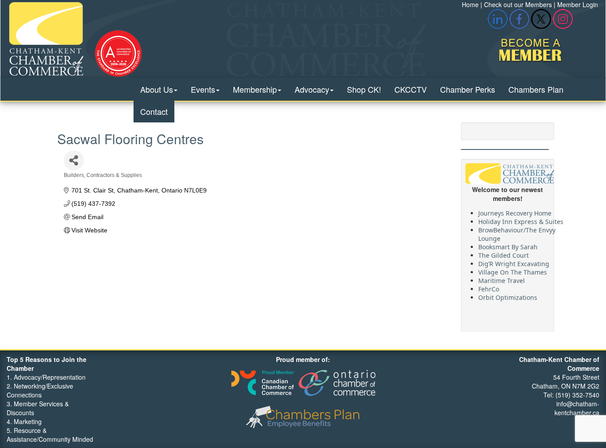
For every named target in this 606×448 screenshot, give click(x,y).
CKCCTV (410, 89)
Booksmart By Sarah (508, 244)
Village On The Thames (512, 269)
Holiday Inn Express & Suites (520, 219)
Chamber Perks (467, 89)
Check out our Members (518, 4)
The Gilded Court (503, 252)
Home (470, 4)
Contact (154, 111)
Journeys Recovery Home (514, 210)
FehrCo (488, 286)
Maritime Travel (501, 278)
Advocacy (312, 89)
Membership (255, 89)
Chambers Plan (535, 89)
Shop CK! (364, 89)
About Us (156, 89)
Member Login (577, 4)
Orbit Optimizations (507, 295)
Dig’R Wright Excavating (513, 261)
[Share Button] (74, 160)
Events (203, 89)
